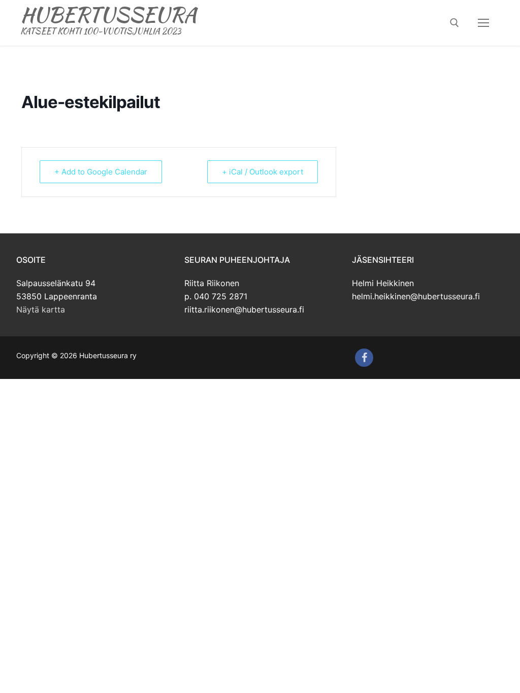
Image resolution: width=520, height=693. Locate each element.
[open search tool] (454, 22)
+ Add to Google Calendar (100, 172)
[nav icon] (483, 22)
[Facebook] (364, 358)
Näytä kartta (40, 309)
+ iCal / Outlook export (262, 172)
